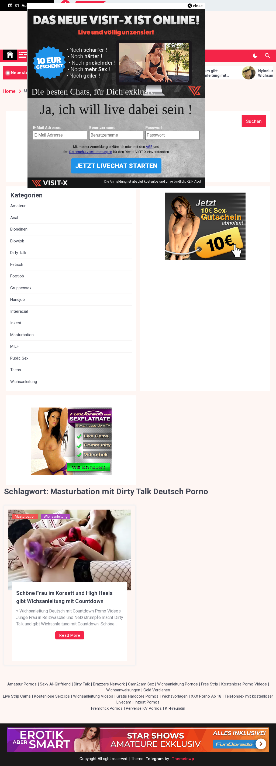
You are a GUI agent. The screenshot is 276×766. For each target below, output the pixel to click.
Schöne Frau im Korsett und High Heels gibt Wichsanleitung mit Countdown (64, 597)
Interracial (19, 311)
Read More (69, 635)
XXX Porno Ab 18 (206, 696)
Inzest (15, 323)
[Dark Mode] (255, 55)
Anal (14, 217)
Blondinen (18, 229)
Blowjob (17, 241)
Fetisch (16, 264)
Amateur (18, 205)
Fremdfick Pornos (107, 708)
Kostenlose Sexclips (52, 696)
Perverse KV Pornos (144, 708)
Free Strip (209, 684)
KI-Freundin (175, 708)
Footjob (17, 276)
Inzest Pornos (147, 702)
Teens (15, 369)
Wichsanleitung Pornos (177, 684)
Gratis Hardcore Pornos (137, 696)
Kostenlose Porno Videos (244, 684)
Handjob (17, 299)
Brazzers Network (109, 684)
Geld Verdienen (156, 690)
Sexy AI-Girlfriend (55, 684)
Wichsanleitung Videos (93, 696)
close (198, 6)
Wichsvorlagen (175, 696)
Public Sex (19, 358)
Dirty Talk (18, 252)
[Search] (267, 55)
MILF (14, 346)
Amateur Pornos (22, 684)
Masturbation (25, 516)
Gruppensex (20, 287)
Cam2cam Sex (141, 684)
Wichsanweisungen (123, 690)
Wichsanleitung (56, 516)
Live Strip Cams (17, 696)
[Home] (10, 55)
